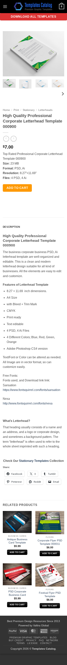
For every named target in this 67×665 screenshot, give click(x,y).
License (32, 643)
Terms (20, 643)
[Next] (58, 53)
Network (52, 640)
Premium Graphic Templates (28, 637)
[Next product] (6, 139)
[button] (5, 6)
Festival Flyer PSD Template (50, 594)
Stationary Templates (34, 460)
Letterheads (45, 110)
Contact (46, 643)
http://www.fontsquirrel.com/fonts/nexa (27, 403)
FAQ (41, 640)
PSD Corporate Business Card (17, 593)
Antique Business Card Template (17, 541)
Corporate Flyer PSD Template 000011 (50, 542)
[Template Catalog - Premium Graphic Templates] (33, 6)
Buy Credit (16, 640)
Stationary (29, 110)
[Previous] (8, 53)
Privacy (31, 640)
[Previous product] (13, 139)
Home (6, 110)
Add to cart (17, 187)
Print (16, 110)
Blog (53, 637)
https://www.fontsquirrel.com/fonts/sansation (31, 389)
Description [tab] (11, 226)
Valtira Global (41, 625)
